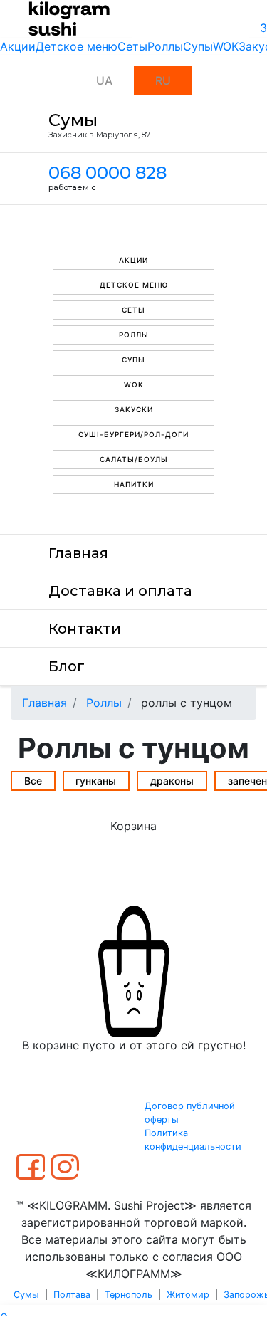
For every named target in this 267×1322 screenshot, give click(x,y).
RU (163, 80)
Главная (78, 553)
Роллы (165, 46)
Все (33, 781)
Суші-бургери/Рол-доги (133, 434)
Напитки (134, 484)
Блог (66, 666)
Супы (198, 46)
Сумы (26, 1294)
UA (104, 80)
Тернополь (128, 1294)
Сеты (132, 46)
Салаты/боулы (134, 459)
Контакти (84, 628)
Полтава (71, 1294)
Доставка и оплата (120, 591)
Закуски (134, 409)
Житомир (188, 1294)
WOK (226, 46)
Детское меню (76, 46)
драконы (172, 781)
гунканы (95, 781)
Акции (18, 46)
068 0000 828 (107, 172)
